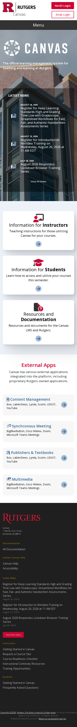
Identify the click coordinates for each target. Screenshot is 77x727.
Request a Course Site (17, 654)
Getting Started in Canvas (19, 649)
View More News (13, 634)
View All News (38, 181)
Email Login (63, 14)
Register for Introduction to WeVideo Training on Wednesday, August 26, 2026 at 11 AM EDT (32, 607)
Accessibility (10, 568)
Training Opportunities (16, 668)
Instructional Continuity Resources (24, 663)
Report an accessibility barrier (52, 718)
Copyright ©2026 (8, 712)
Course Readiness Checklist (20, 659)
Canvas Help (10, 563)
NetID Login (63, 5)
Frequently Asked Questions (20, 687)
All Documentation (14, 549)
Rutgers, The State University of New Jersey (36, 712)
